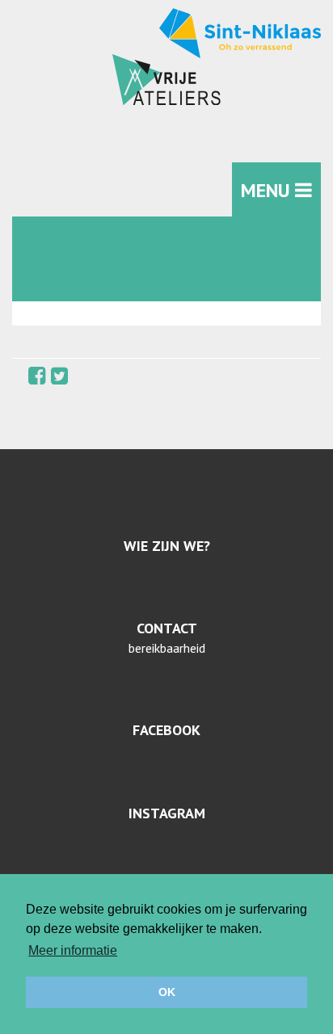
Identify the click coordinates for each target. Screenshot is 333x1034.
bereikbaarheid (167, 648)
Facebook (166, 730)
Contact (167, 628)
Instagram (167, 813)
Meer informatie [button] (72, 950)
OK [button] (166, 992)
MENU (268, 190)
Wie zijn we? (167, 545)
